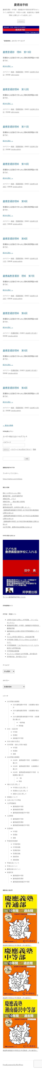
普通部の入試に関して (20, 791)
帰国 (20, 781)
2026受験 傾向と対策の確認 (17, 744)
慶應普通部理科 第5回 (15, 350)
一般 (20, 778)
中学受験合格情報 (13, 651)
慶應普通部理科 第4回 (15, 387)
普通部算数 (16, 853)
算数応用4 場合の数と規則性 (14, 501)
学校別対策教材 (12, 841)
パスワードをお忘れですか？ (21, 449)
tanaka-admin (16, 149)
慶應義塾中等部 (18, 806)
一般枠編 (22, 722)
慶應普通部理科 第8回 (15, 238)
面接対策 (10, 872)
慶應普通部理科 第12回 (16, 89)
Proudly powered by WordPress (13, 1065)
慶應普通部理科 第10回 (16, 164)
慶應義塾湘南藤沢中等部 (21, 813)
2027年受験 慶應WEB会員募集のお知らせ (17, 527)
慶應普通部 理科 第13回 (17, 52)
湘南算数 (16, 860)
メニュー (21, 21)
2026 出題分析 (12, 729)
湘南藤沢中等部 (18, 738)
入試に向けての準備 (14, 800)
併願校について (12, 797)
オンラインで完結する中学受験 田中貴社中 (22, 654)
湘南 (14, 754)
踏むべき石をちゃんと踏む (12, 493)
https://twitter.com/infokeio (12, 479)
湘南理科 (16, 857)
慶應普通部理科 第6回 (15, 313)
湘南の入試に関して (19, 794)
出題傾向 (10, 828)
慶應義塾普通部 (18, 809)
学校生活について (13, 863)
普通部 (15, 735)
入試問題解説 (11, 803)
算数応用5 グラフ (9, 499)
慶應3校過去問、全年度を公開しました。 (17, 507)
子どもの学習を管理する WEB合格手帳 (20, 637)
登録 (34, 449)
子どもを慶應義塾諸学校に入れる (14, 597)
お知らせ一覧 (7, 504)
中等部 (15, 732)
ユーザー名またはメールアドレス (15, 436)
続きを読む (8, 66)
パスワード (7, 442)
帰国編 (21, 726)
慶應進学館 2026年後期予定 (13, 496)
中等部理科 (16, 844)
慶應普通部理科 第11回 (16, 126)
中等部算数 (16, 847)
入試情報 (10, 816)
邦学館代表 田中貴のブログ (17, 657)
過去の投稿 (8, 425)
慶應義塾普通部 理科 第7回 (18, 275)
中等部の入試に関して (20, 787)
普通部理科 (19, 72)
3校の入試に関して (13, 784)
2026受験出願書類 (13, 757)
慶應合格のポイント (14, 869)
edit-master (15, 75)
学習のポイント (12, 866)
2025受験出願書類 (13, 701)
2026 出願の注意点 (13, 741)
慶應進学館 (21, 4)
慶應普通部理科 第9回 (15, 201)
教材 (12, 72)
